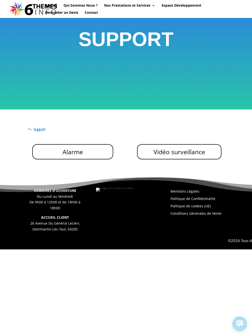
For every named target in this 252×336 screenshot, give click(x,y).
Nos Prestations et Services (127, 6)
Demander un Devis (61, 13)
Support (39, 129)
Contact (91, 13)
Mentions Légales (185, 192)
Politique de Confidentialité (193, 199)
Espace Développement (181, 6)
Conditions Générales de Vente (196, 214)
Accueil (51, 6)
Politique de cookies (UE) (191, 206)
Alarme (73, 152)
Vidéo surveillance (179, 152)
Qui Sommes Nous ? (80, 6)
